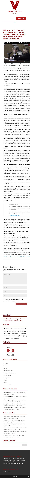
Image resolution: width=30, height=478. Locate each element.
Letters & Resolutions (21, 256)
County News (7, 377)
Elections (6, 365)
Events (5, 368)
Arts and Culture (7, 375)
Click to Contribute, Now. (14, 215)
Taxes (5, 382)
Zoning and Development (9, 373)
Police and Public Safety (9, 385)
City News (6, 363)
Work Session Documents (9, 256)
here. (21, 320)
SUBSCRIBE (21, 18)
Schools (5, 380)
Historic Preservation (8, 370)
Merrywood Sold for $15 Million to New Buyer (14, 424)
